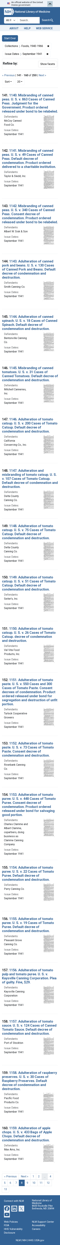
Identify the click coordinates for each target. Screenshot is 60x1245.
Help (27, 28)
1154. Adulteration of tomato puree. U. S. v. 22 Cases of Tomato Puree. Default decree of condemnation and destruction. (28, 873)
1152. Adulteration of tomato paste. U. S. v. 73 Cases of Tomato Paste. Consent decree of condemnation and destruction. (28, 749)
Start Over (10, 38)
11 (41, 1182)
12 (48, 1182)
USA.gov (39, 1240)
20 (20, 81)
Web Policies (11, 1221)
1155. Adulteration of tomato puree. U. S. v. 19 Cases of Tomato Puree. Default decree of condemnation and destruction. (28, 925)
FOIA (6, 1225)
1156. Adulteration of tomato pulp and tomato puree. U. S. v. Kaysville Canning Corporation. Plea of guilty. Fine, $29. (29, 976)
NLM (18, 1240)
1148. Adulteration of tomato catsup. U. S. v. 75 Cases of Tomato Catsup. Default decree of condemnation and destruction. (29, 532)
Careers (36, 1229)
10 (33, 1182)
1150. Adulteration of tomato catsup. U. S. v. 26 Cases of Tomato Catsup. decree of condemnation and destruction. (29, 635)
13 (5, 1189)
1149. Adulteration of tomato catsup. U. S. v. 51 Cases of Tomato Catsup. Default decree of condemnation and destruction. (29, 583)
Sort (7, 81)
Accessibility (38, 1225)
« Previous (8, 75)
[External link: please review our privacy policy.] (7, 1208)
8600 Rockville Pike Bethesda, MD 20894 (43, 1207)
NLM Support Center (43, 1221)
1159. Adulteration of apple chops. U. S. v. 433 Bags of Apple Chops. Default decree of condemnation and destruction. (27, 1134)
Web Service (44, 28)
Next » (42, 75)
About (14, 28)
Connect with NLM (14, 1201)
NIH (24, 1240)
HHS (30, 1240)
